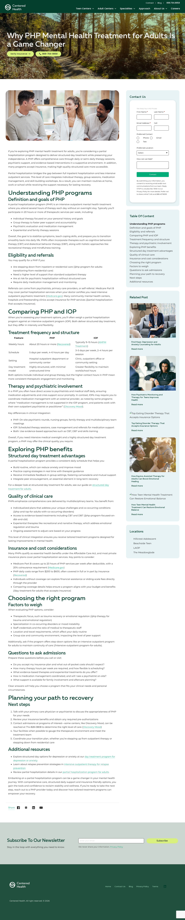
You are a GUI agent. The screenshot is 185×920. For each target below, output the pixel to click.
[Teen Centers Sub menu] (93, 8)
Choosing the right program (145, 262)
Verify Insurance (18, 53)
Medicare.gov (54, 296)
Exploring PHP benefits (143, 247)
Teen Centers (83, 8)
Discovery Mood (73, 406)
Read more (137, 349)
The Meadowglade (143, 552)
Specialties (126, 8)
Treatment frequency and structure (150, 239)
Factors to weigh (139, 266)
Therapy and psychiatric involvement (151, 243)
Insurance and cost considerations (149, 258)
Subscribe (162, 840)
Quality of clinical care (142, 254)
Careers (175, 8)
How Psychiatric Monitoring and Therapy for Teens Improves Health (147, 397)
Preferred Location (145, 148)
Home (108, 886)
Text (145, 141)
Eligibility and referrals (142, 231)
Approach (144, 8)
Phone (146, 138)
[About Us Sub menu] (166, 8)
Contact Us (120, 886)
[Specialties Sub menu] (134, 8)
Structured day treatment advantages (151, 250)
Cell (155, 123)
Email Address (144, 123)
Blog (160, 3)
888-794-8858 (50, 53)
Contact (150, 3)
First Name (142, 112)
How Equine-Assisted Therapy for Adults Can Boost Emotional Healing (147, 479)
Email (158, 138)
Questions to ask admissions (146, 270)
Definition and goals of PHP (145, 227)
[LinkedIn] (33, 807)
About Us (159, 8)
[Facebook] (18, 807)
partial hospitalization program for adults (86, 772)
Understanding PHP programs (147, 224)
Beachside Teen (142, 543)
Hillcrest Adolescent (144, 538)
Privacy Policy (116, 847)
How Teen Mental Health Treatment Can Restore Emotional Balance (148, 507)
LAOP (136, 548)
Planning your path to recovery (147, 274)
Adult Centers (105, 8)
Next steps (136, 277)
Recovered (64, 344)
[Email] (41, 807)
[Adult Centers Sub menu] (115, 8)
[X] (26, 807)
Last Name (159, 112)
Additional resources (141, 281)
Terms (155, 886)
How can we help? (145, 159)
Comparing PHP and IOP (144, 235)
